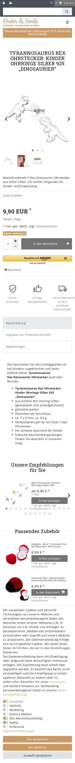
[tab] (37, 323)
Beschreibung (16, 323)
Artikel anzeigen (49, 501)
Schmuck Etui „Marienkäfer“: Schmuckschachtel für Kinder (48, 579)
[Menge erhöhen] (15, 241)
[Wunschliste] (51, 3)
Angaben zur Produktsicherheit (28, 335)
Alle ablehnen (37, 747)
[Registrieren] (11, 3)
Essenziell (16, 701)
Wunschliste (14, 270)
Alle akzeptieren (37, 739)
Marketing (16, 710)
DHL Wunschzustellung (25, 718)
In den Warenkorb (45, 244)
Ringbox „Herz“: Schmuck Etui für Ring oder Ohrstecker (49, 545)
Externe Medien (20, 714)
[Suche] (67, 11)
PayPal (14, 722)
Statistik (15, 706)
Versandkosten (46, 226)
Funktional (16, 727)
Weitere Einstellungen (19, 731)
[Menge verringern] (15, 246)
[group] (17, 555)
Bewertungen (15, 346)
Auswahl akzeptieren (38, 755)
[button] (37, 260)
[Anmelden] (4, 3)
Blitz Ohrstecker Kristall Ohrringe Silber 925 (45, 484)
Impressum (58, 682)
